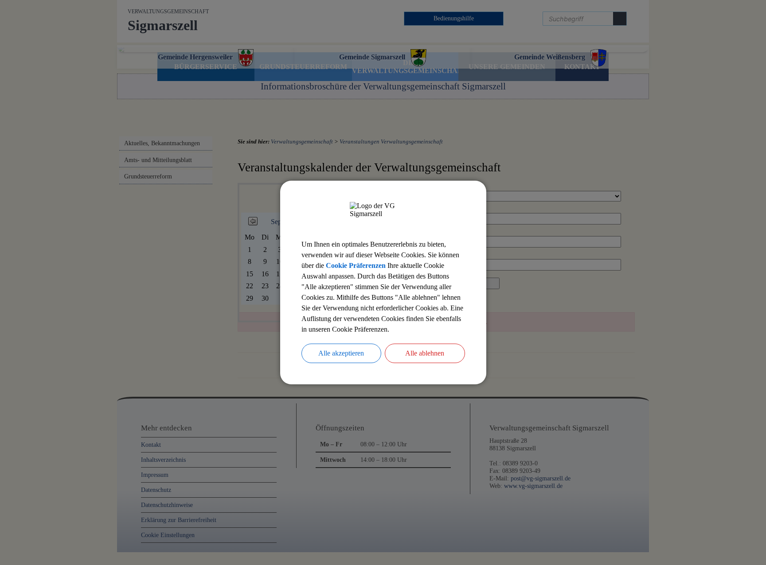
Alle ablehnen (424, 353)
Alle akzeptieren (341, 353)
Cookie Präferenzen (356, 265)
